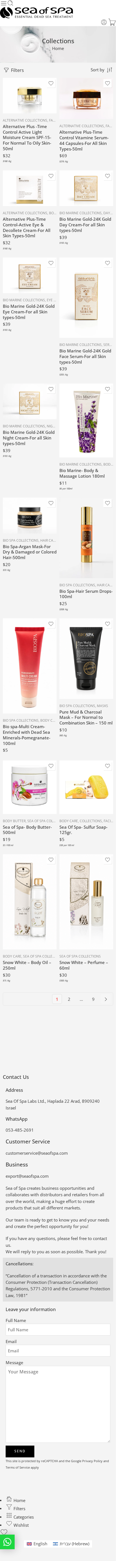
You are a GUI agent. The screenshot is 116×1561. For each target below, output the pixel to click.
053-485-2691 (20, 1130)
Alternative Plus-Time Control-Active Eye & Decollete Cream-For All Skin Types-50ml (26, 227)
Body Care (49, 720)
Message (14, 1362)
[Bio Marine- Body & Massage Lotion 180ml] (86, 420)
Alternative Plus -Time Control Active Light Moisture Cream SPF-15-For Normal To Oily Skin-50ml (27, 137)
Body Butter (14, 821)
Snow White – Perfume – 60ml (83, 965)
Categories (23, 1517)
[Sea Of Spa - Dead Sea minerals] (36, 12)
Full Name (16, 1320)
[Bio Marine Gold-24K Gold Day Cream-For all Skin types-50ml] (86, 188)
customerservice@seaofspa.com (37, 1153)
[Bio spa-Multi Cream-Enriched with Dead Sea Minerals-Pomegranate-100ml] (30, 666)
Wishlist (20, 1525)
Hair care (48, 540)
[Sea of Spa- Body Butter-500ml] (30, 787)
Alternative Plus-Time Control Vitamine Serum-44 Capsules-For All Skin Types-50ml (84, 140)
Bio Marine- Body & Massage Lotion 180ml (82, 473)
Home (58, 48)
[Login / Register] (104, 22)
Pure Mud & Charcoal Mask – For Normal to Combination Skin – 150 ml (86, 717)
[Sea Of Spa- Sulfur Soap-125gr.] (86, 787)
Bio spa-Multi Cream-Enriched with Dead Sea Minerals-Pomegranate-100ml (26, 735)
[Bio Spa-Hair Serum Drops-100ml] (86, 538)
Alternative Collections (25, 120)
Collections (91, 821)
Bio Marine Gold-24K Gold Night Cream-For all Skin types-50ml (29, 437)
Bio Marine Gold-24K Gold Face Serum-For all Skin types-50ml (85, 356)
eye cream (56, 300)
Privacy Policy (92, 1461)
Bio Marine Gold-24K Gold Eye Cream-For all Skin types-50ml (29, 311)
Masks (102, 706)
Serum (109, 345)
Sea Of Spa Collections (48, 821)
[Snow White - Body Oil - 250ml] (30, 902)
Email (11, 1341)
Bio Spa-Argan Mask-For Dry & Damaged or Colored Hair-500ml (30, 552)
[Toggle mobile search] (10, 3)
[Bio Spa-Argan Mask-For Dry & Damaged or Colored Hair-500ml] (30, 516)
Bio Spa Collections (21, 540)
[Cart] (112, 22)
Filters (17, 70)
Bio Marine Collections (80, 213)
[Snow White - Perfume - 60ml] (86, 902)
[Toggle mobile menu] (3, 3)
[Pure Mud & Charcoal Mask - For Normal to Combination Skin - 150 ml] (86, 658)
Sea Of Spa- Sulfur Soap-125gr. (83, 829)
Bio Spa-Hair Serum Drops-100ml (86, 594)
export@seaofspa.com (27, 1176)
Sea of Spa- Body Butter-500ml (27, 829)
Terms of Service (18, 1467)
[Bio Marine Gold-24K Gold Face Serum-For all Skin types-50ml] (86, 297)
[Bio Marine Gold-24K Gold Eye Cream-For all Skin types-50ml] (30, 275)
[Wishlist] (51, 83)
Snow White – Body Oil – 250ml (27, 965)
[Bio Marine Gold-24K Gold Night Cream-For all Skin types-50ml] (30, 402)
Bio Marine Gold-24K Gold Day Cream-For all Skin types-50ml (85, 224)
